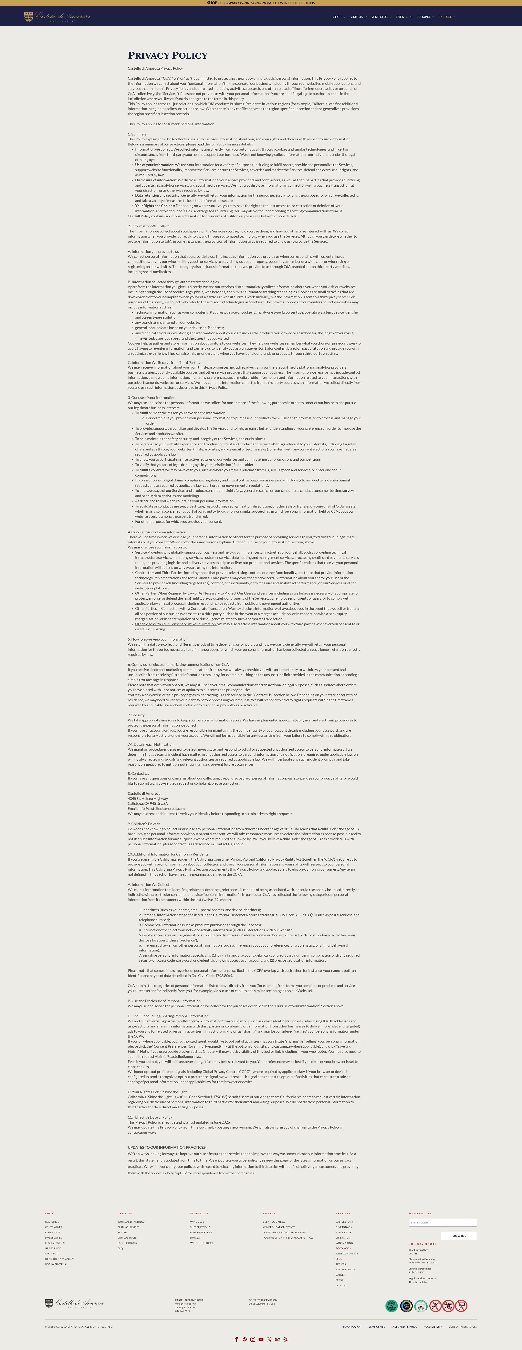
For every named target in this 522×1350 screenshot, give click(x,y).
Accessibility (433, 1326)
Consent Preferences (463, 1326)
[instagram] (253, 1340)
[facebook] (236, 1340)
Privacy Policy (350, 1326)
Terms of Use (376, 1326)
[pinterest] (244, 1340)
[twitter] (269, 1340)
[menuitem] (339, 17)
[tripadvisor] (277, 1340)
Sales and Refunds (404, 1326)
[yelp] (285, 1340)
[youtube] (261, 1340)
